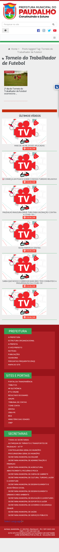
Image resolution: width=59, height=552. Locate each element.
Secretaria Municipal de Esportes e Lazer (27, 501)
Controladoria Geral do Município (24, 450)
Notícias (12, 351)
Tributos (12, 385)
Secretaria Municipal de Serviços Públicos (28, 515)
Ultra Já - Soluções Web (44, 535)
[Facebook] (38, 30)
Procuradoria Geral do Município (24, 453)
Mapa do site (14, 365)
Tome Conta (14, 405)
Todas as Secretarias (18, 440)
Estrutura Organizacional (21, 341)
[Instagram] (44, 30)
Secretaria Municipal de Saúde (22, 512)
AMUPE (11, 399)
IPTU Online (13, 392)
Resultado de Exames (18, 395)
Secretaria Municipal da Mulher (23, 457)
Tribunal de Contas (17, 402)
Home (14, 48)
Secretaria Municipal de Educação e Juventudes (30, 498)
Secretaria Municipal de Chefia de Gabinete (28, 474)
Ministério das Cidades (19, 419)
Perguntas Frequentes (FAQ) (21, 361)
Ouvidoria (13, 358)
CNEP (10, 423)
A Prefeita (13, 344)
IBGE (10, 416)
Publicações (14, 354)
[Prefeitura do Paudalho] (29, 11)
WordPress (25, 535)
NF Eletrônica (14, 388)
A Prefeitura (14, 337)
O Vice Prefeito (15, 347)
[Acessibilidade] (5, 30)
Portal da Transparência (20, 382)
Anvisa (11, 409)
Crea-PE (11, 412)
